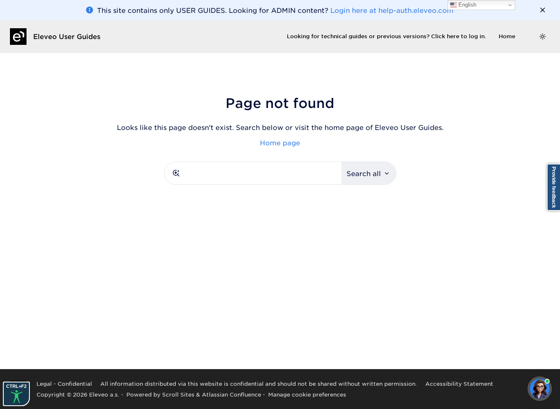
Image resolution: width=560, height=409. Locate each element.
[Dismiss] (543, 10)
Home (507, 36)
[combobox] (253, 173)
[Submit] (176, 173)
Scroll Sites (178, 394)
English (466, 5)
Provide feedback (554, 187)
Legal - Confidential (64, 383)
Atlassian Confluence (231, 394)
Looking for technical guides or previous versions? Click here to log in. (386, 36)
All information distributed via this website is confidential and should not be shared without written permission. (258, 383)
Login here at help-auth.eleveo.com (391, 10)
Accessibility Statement (459, 383)
